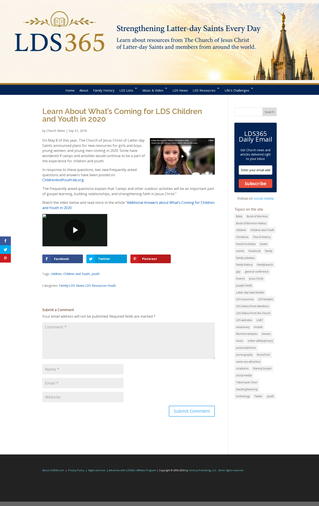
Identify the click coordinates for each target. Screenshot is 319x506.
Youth (112, 285)
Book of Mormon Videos (251, 223)
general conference (257, 271)
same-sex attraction (248, 362)
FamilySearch (265, 264)
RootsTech (263, 355)
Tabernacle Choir (246, 382)
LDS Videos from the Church (253, 313)
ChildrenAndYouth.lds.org (63, 180)
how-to (240, 278)
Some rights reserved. (231, 470)
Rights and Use (96, 470)
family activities (245, 258)
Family (63, 285)
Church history (262, 237)
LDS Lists (126, 90)
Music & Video (152, 90)
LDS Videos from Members (252, 306)
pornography (244, 355)
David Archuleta (246, 244)
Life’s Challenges (237, 90)
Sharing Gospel (262, 368)
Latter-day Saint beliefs (250, 292)
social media (264, 198)
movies (266, 334)
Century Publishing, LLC (202, 470)
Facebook (254, 251)
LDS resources (245, 299)
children (56, 274)
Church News (55, 131)
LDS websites (244, 320)
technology (243, 396)
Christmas (242, 237)
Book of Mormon (257, 216)
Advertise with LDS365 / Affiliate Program (132, 470)
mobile (258, 327)
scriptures (242, 368)
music (239, 341)
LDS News (180, 90)
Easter (264, 244)
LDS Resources (204, 90)
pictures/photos (246, 348)
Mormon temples (246, 334)
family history (244, 264)
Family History (104, 90)
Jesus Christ (256, 278)
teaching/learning (246, 389)
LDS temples (265, 299)
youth (96, 274)
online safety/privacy (260, 341)
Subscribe (255, 183)
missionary (243, 327)
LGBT (260, 320)
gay (238, 271)
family (268, 251)
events (240, 251)
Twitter (258, 396)
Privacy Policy (76, 470)
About (83, 90)
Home (70, 90)
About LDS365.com (53, 470)
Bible (239, 216)
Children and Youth (76, 274)
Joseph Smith (244, 285)
